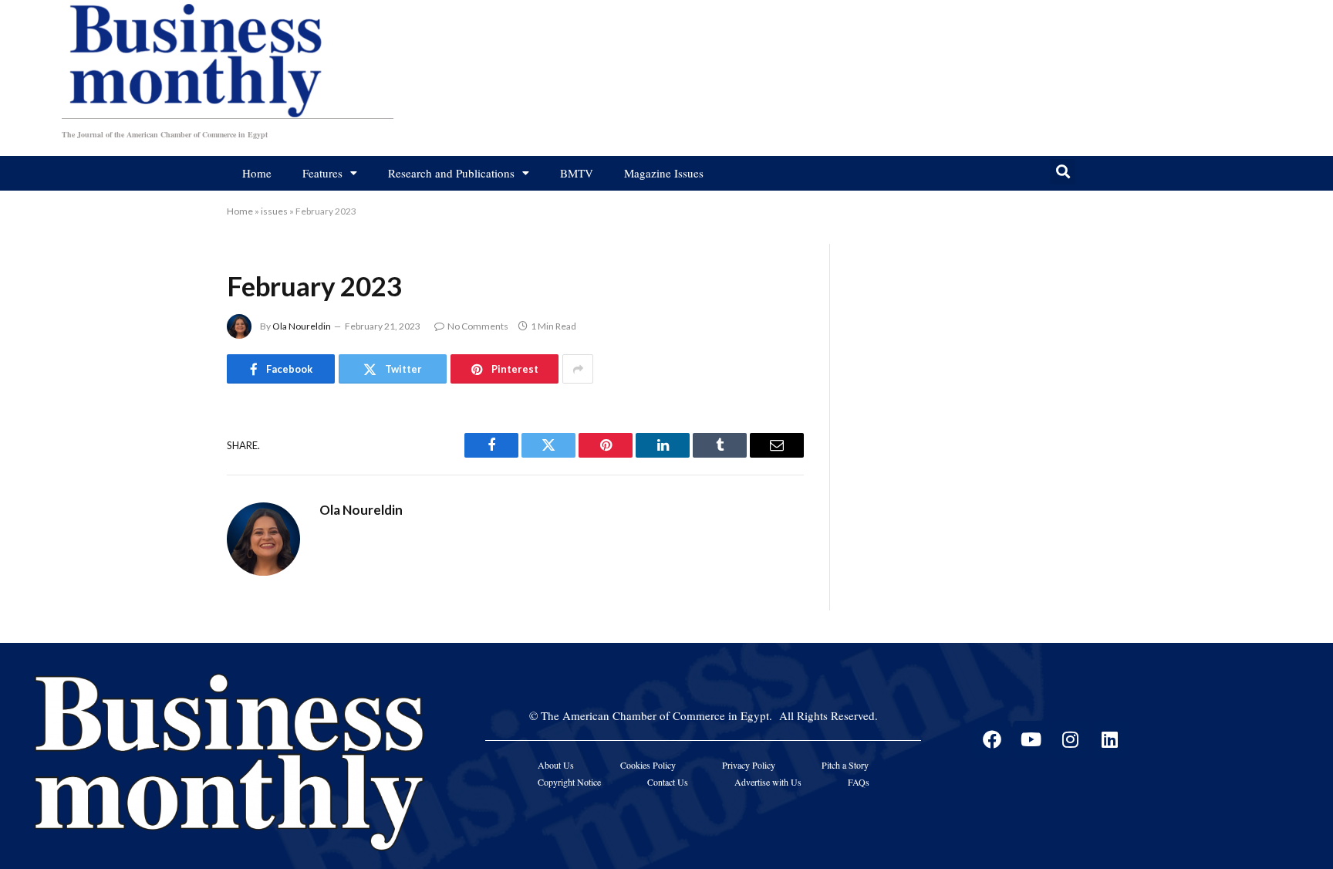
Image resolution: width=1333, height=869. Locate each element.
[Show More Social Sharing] (577, 369)
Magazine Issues (664, 173)
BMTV (576, 173)
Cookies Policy (648, 765)
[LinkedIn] (172, 538)
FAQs (858, 782)
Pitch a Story (845, 765)
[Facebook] (172, 460)
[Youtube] (1031, 739)
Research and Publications (451, 173)
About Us (556, 765)
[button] (1062, 171)
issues (274, 211)
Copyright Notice (569, 782)
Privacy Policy (748, 765)
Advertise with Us (767, 782)
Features (322, 173)
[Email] (172, 617)
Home (257, 173)
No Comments (477, 326)
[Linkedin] (1110, 739)
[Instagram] (1070, 739)
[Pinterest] (172, 578)
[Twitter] (172, 499)
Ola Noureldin (301, 326)
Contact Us (667, 782)
